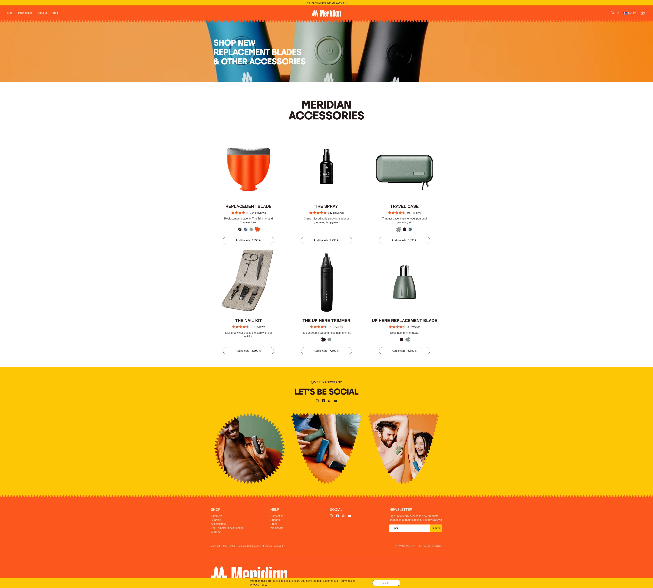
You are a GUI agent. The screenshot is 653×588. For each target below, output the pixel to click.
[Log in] (618, 13)
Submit (436, 528)
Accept (386, 582)
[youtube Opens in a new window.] (335, 401)
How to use (25, 12)
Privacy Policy (258, 584)
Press (273, 523)
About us (42, 12)
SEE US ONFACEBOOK (326, 448)
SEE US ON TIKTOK (403, 448)
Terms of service (430, 546)
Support (275, 520)
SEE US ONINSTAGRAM (250, 448)
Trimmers (216, 516)
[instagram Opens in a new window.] (317, 401)
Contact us (276, 516)
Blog (55, 12)
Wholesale (276, 527)
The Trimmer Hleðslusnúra (227, 527)
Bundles (216, 520)
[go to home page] (326, 13)
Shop (10, 12)
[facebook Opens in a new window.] (323, 401)
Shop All (216, 531)
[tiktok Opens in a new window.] (329, 401)
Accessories (218, 523)
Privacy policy (405, 546)
